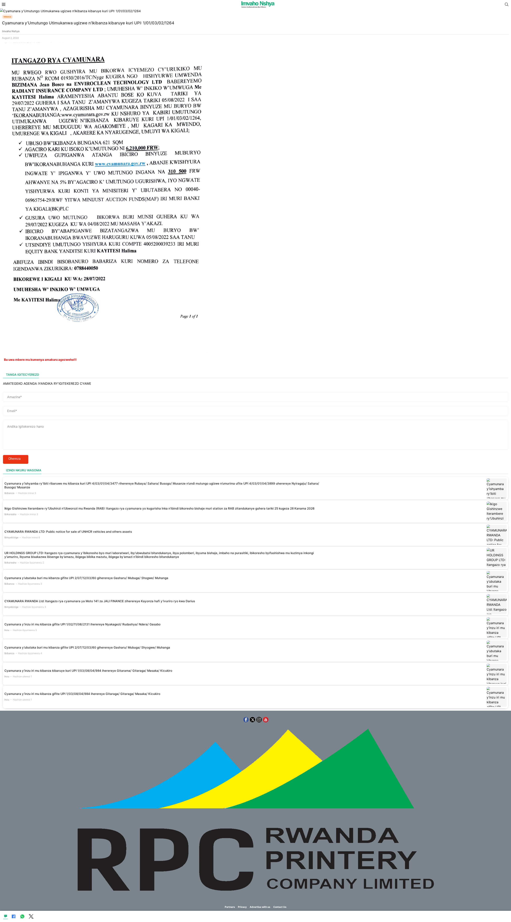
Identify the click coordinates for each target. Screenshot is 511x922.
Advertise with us (260, 906)
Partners (230, 906)
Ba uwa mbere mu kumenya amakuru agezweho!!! (40, 360)
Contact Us (279, 906)
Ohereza (14, 458)
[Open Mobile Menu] (3, 4)
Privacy (242, 906)
